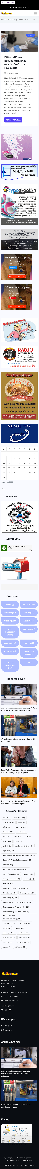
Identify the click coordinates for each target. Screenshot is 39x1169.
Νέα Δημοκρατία (27, 893)
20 (19, 468)
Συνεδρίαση (9, 923)
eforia (6, 827)
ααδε (6, 928)
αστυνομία (8, 933)
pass (6, 836)
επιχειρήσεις (9, 937)
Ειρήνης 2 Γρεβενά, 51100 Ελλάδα (15, 992)
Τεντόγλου (25, 923)
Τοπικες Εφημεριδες (10, 665)
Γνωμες (29, 613)
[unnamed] (19, 239)
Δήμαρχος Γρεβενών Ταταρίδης (15, 869)
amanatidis (19, 818)
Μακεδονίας (9, 893)
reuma (7, 841)
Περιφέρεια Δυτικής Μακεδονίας (16, 907)
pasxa (17, 836)
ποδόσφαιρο (22, 942)
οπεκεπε (7, 942)
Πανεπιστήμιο (10, 897)
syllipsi (7, 846)
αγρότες (19, 928)
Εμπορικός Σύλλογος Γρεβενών (15, 888)
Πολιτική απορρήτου (24, 1158)
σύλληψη (20, 947)
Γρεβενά (8, 865)
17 (4, 468)
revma (19, 841)
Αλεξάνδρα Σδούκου (24, 846)
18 (9, 468)
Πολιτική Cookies (13, 1161)
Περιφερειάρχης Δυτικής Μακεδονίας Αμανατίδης (15, 912)
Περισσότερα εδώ (13, 120)
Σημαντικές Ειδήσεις (29, 652)
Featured (8, 832)
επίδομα (23, 933)
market (21, 832)
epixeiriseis (20, 827)
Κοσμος (29, 643)
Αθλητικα (10, 613)
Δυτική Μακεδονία (11, 879)
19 (14, 468)
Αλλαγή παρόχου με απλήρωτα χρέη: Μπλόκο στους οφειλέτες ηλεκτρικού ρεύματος (15, 1073)
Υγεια (29, 662)
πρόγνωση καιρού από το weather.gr (17, 1144)
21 (24, 468)
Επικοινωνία (7, 1030)
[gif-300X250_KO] (16, 147)
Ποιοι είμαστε (7, 1026)
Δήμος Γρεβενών (11, 874)
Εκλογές (8, 883)
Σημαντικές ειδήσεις (11, 919)
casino (10, 605)
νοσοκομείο (24, 937)
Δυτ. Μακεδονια (10, 632)
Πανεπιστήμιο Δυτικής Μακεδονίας (17, 902)
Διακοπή (28, 874)
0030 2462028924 (10, 996)
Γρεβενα (10, 621)
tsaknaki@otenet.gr (10, 1000)
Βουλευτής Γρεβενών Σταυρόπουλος (17, 860)
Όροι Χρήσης (8, 1158)
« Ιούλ (3, 489)
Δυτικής (29, 879)
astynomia (8, 822)
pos (28, 836)
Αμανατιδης (8, 851)
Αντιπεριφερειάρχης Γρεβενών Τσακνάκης (19, 855)
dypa (21, 822)
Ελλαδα (10, 643)
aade (6, 818)
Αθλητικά (29, 605)
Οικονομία (10, 651)
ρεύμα (6, 947)
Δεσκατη (29, 621)
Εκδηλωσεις (29, 629)
